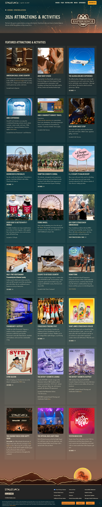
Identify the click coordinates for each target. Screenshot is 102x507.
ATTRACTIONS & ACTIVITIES (20, 10)
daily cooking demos (80, 232)
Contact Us (71, 492)
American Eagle (19, 80)
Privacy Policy (57, 495)
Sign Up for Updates (89, 495)
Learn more (13, 129)
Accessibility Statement (90, 489)
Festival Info (69, 3)
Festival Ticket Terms (58, 492)
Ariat (45, 79)
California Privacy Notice (60, 498)
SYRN (20, 382)
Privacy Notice (13, 505)
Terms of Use (72, 489)
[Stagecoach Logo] (17, 2)
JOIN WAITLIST (92, 3)
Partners (71, 495)
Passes (57, 3)
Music (76, 3)
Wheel (41, 227)
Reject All (80, 503)
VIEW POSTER (72, 289)
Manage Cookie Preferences (68, 503)
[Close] (99, 503)
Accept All (90, 503)
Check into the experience (45, 120)
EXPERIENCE (10, 10)
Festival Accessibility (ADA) (75, 498)
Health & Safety (88, 492)
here (49, 399)
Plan (62, 3)
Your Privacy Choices (61, 489)
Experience (82, 3)
